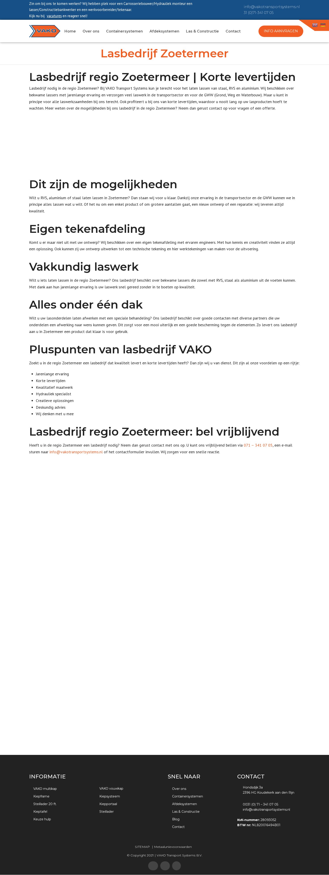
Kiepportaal (108, 804)
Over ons (179, 789)
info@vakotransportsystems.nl (272, 7)
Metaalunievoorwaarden (173, 847)
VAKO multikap (45, 789)
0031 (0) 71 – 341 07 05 (260, 804)
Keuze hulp (42, 819)
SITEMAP (142, 847)
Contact (178, 827)
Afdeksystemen (184, 804)
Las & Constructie (186, 812)
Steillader (106, 812)
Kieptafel (40, 812)
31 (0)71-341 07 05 (258, 13)
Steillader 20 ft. (45, 804)
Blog (175, 819)
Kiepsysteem (109, 796)
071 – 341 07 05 (258, 445)
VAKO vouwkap (111, 788)
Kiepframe (41, 796)
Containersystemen (187, 796)
